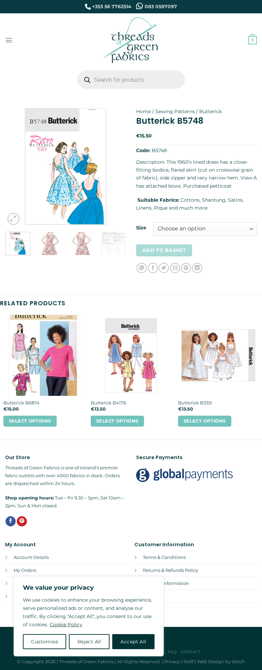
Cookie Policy (66, 624)
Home (143, 111)
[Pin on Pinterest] (186, 268)
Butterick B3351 (195, 402)
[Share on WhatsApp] (141, 268)
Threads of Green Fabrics (86, 661)
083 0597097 (161, 6)
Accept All (133, 642)
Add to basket (164, 250)
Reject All (89, 642)
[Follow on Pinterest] (22, 521)
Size (141, 227)
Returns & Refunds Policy (170, 570)
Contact (191, 651)
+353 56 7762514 (111, 6)
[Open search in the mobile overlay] (131, 79)
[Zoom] (13, 219)
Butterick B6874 (21, 402)
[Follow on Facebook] (10, 521)
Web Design (210, 661)
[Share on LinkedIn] (197, 268)
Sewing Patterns (175, 111)
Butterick (210, 111)
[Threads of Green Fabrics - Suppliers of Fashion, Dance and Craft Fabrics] (131, 40)
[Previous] (16, 166)
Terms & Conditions (164, 557)
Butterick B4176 (108, 402)
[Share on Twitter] (164, 268)
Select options (30, 421)
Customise (44, 642)
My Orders (25, 570)
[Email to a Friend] (175, 268)
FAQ (172, 651)
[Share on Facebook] (153, 268)
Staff (188, 661)
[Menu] (9, 40)
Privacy (172, 661)
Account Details (31, 557)
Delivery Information (166, 583)
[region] (89, 616)
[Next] (115, 166)
